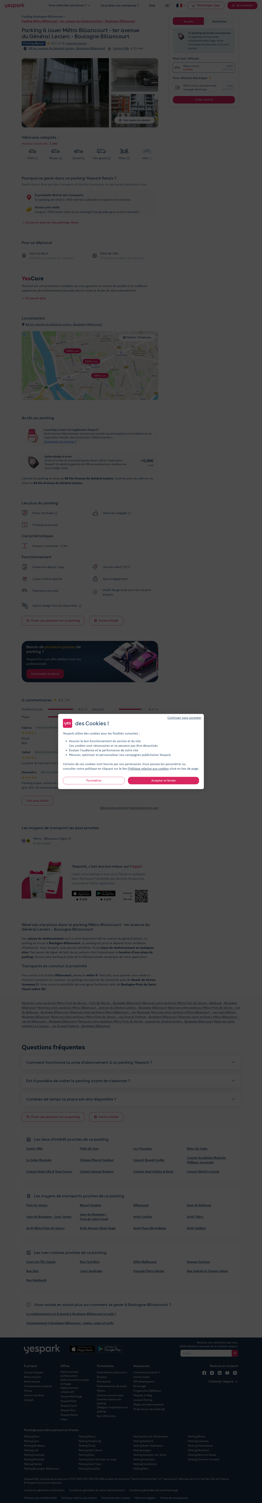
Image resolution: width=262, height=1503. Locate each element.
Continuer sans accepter (184, 718)
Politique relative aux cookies (148, 768)
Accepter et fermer (163, 780)
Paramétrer (94, 780)
